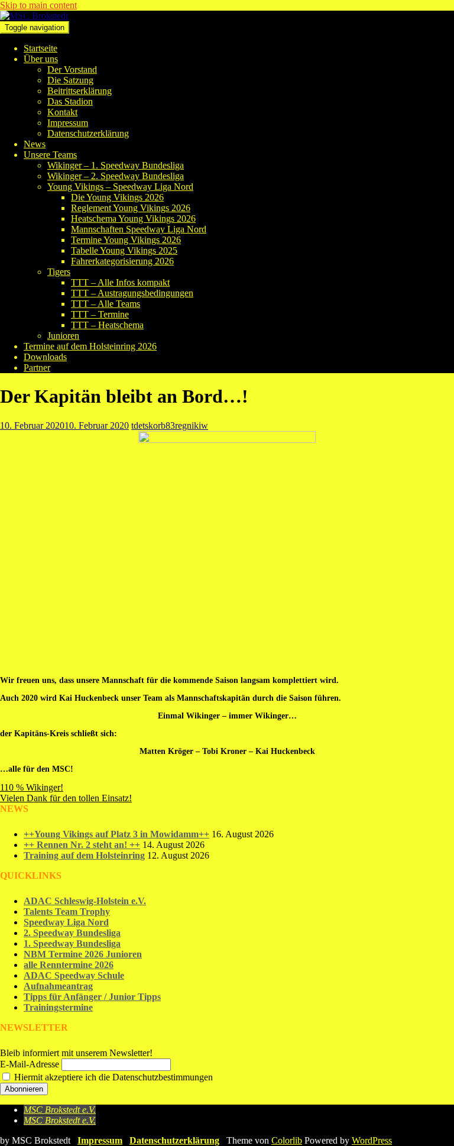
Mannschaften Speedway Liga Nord (138, 229)
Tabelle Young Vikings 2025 (124, 250)
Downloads (45, 357)
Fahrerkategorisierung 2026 (122, 261)
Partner (37, 367)
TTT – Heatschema (107, 325)
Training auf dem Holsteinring (84, 855)
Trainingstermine (58, 1007)
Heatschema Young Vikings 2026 (133, 218)
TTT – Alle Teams (105, 304)
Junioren (63, 336)
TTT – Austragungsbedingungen (132, 293)
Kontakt (62, 112)
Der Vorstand (72, 69)
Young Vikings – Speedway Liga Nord (120, 187)
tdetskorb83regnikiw (169, 425)
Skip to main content (38, 5)
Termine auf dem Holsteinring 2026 (90, 346)
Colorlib (286, 1140)
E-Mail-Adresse (29, 1064)
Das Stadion (70, 101)
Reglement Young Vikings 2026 (130, 208)
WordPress (372, 1140)
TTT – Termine (100, 314)
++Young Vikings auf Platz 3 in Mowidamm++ (116, 834)
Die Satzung (70, 80)
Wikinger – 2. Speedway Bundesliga (115, 176)
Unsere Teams (50, 155)
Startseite (40, 48)
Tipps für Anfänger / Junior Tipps (92, 997)
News (35, 144)
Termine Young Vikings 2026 (126, 240)
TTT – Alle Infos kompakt (120, 282)
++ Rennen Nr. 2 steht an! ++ (82, 845)
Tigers (58, 272)
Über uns (41, 59)
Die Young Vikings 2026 (117, 197)
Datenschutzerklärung (88, 133)
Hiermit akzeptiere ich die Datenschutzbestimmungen (112, 1077)
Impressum (67, 123)
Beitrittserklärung (79, 91)
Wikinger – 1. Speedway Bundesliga (115, 165)
